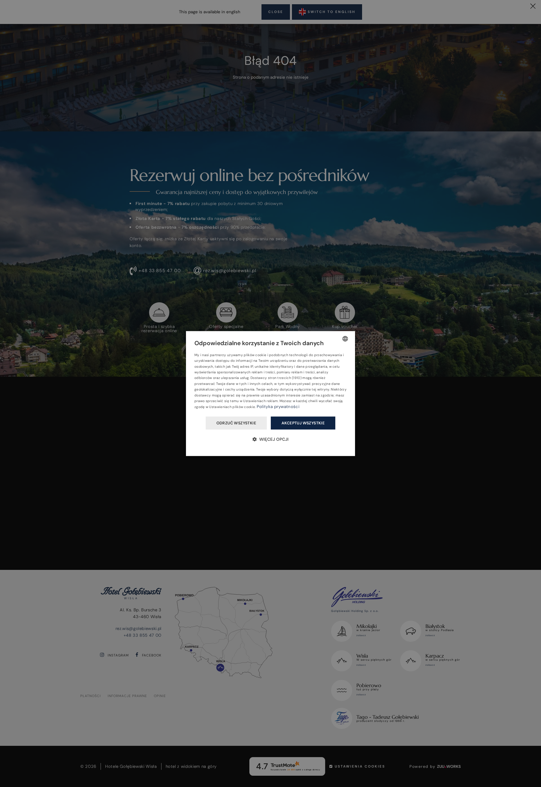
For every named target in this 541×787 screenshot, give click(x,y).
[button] (270, 439)
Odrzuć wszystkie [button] (236, 423)
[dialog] (270, 393)
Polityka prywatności (278, 407)
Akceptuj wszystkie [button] (303, 423)
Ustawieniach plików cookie (232, 407)
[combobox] (345, 338)
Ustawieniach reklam (260, 401)
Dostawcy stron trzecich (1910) (275, 378)
